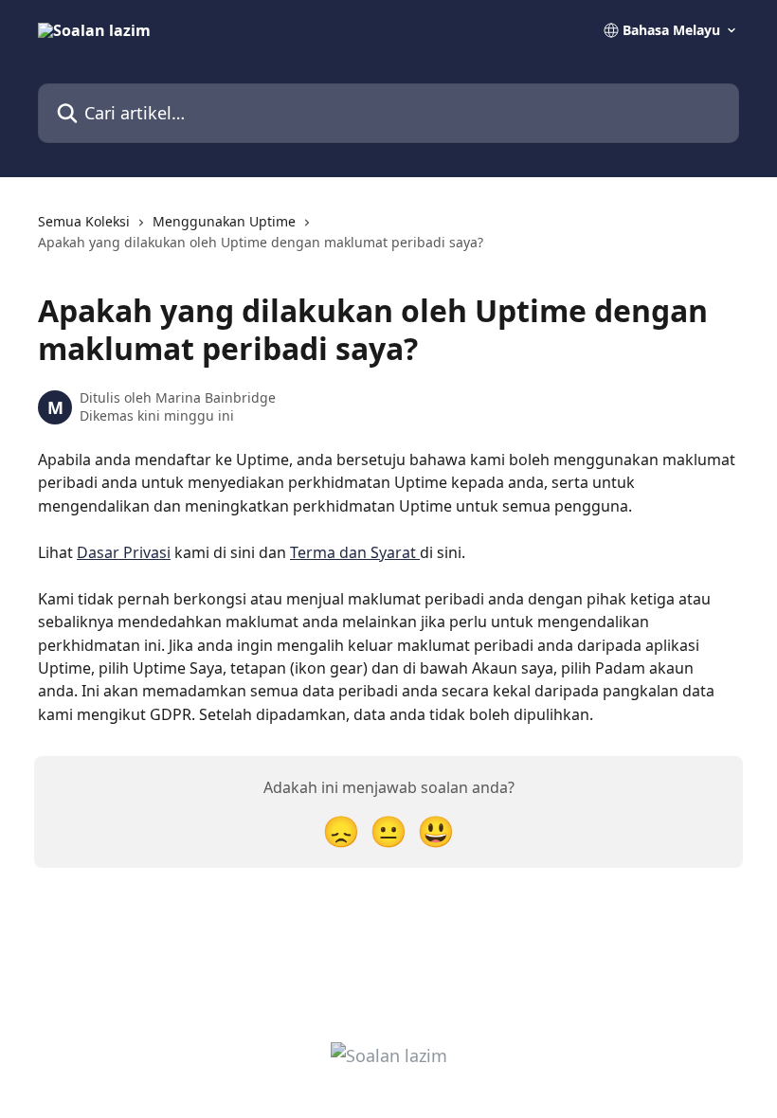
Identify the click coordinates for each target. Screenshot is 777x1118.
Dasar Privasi (124, 552)
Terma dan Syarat (355, 552)
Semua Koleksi (84, 221)
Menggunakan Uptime (224, 221)
